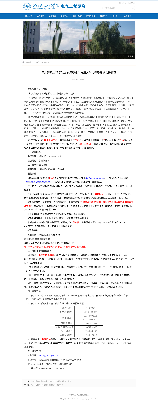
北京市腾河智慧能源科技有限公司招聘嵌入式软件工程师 (51, 381)
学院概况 (40, 16)
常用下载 (127, 16)
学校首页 (121, 3)
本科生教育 (77, 16)
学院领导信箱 (131, 3)
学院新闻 (52, 16)
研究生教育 (91, 16)
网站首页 (28, 16)
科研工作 (103, 16)
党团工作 (64, 16)
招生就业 (115, 16)
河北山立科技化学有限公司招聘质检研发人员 (47, 385)
